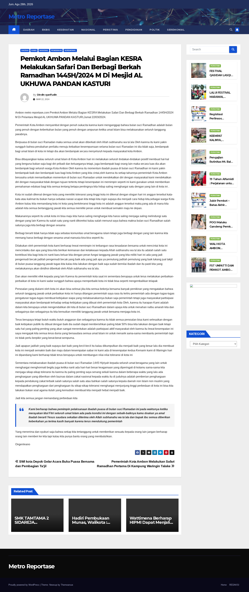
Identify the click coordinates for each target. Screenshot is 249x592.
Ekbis (46, 29)
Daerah (29, 29)
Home (224, 585)
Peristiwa (110, 29)
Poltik (155, 29)
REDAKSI (234, 585)
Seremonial (176, 29)
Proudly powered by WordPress (24, 585)
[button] (231, 29)
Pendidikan (133, 29)
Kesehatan (65, 29)
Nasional (88, 29)
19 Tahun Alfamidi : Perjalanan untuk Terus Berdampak (222, 183)
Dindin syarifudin (47, 94)
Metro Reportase (31, 16)
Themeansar (67, 585)
